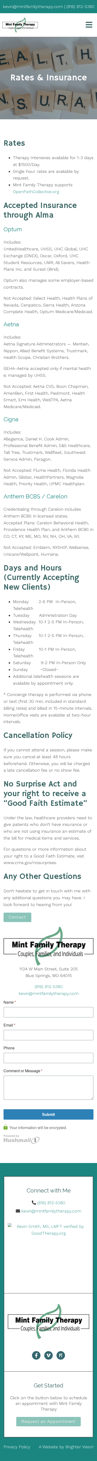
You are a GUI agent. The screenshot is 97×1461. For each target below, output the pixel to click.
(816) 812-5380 (49, 986)
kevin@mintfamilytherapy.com (49, 993)
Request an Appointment (48, 1421)
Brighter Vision (79, 1446)
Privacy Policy (17, 1446)
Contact (17, 917)
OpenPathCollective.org (36, 191)
